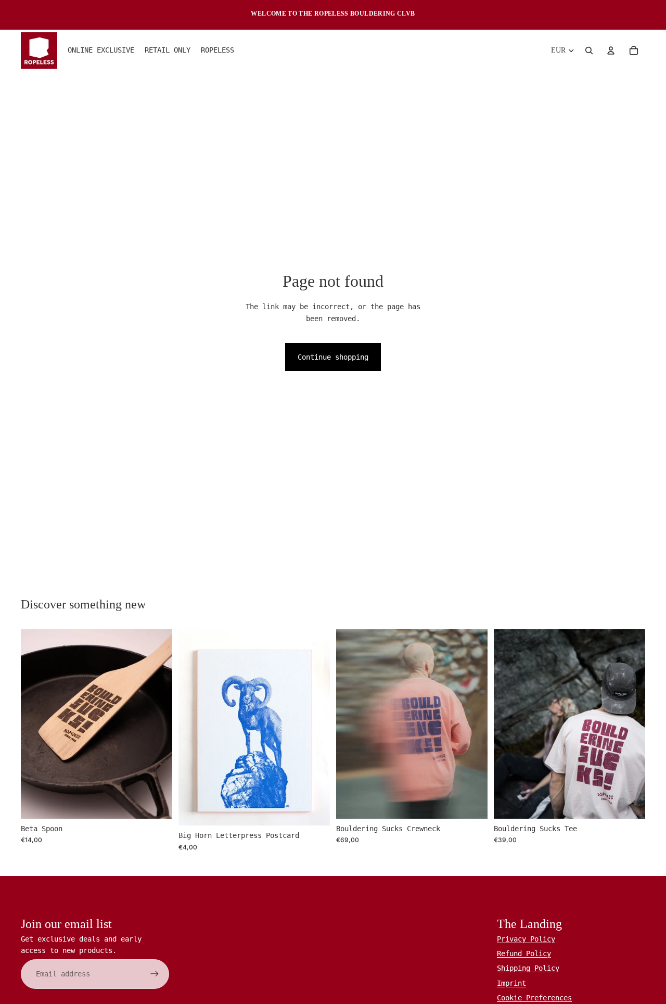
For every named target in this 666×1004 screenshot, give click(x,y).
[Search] (589, 50)
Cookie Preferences (534, 998)
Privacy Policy (526, 939)
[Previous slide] (36, 723)
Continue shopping (333, 357)
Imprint (511, 983)
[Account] (610, 50)
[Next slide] (156, 723)
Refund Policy (524, 953)
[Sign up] (154, 974)
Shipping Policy (528, 968)
